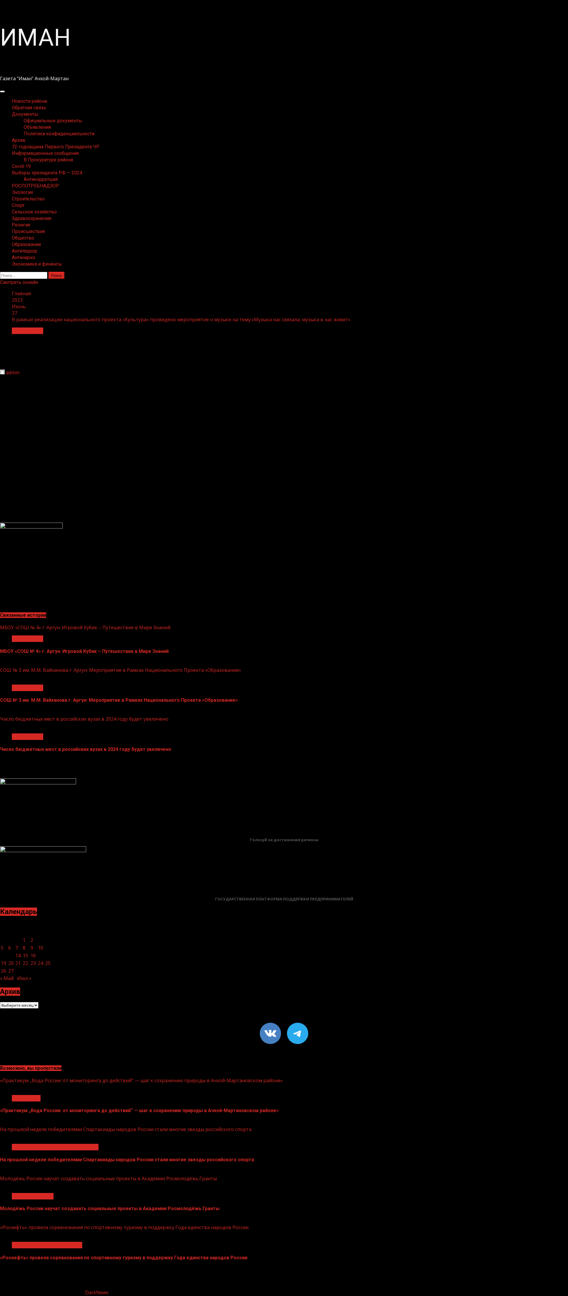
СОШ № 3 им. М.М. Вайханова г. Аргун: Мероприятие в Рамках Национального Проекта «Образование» (120, 670)
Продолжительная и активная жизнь (55, 1147)
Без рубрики (26, 1098)
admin (13, 372)
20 (11, 963)
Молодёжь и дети (33, 1196)
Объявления (37, 127)
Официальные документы (53, 120)
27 (11, 971)
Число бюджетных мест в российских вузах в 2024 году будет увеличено (84, 719)
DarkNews (97, 1292)
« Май (7, 978)
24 (40, 963)
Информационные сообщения (45, 153)
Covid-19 (21, 166)
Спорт (18, 205)
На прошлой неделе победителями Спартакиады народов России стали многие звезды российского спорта (125, 1129)
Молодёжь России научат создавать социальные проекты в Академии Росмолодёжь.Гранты (108, 1178)
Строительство (28, 199)
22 (25, 963)
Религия (21, 225)
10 (40, 948)
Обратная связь (29, 107)
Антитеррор (24, 251)
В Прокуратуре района (48, 160)
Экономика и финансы (37, 264)
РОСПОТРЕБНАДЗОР (35, 186)
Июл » (24, 978)
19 (3, 963)
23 (33, 963)
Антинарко (23, 257)
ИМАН (35, 38)
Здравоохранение (31, 218)
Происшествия (28, 231)
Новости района (29, 101)
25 (48, 963)
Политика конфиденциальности (59, 133)
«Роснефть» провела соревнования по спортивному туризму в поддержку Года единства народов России (124, 1227)
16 (33, 955)
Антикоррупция (41, 179)
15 (25, 955)
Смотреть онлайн (19, 282)
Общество (23, 238)
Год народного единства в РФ (47, 1245)
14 (18, 955)
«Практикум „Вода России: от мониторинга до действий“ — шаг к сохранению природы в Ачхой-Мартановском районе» (141, 1080)
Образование (26, 244)
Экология (22, 192)
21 (18, 963)
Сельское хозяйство (34, 212)
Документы (25, 114)
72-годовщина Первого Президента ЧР (55, 147)
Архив (18, 140)
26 (3, 971)
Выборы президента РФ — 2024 (47, 173)
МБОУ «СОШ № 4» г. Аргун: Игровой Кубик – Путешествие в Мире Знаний (85, 627)
